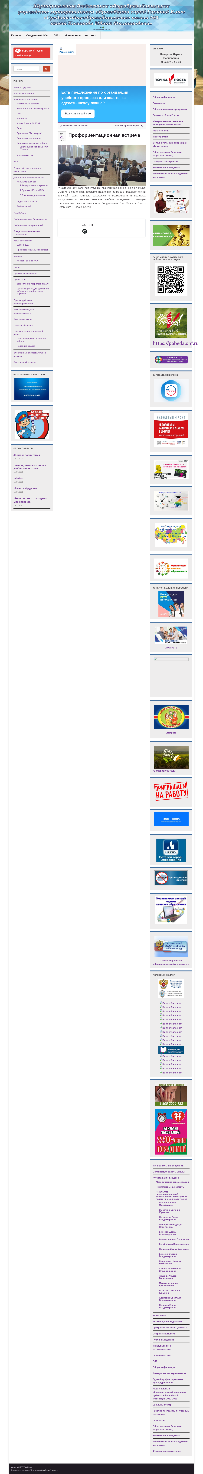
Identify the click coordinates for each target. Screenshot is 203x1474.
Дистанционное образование (28, 177)
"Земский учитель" (165, 770)
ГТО (19, 113)
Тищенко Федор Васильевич (168, 1276)
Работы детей (24, 206)
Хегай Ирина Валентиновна (174, 1244)
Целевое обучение (23, 325)
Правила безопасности (25, 273)
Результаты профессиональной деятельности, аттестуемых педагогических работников (171, 1195)
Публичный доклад (163, 1339)
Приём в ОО (19, 279)
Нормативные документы (167, 167)
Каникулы (22, 118)
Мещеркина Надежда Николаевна (170, 1225)
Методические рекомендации (172, 1181)
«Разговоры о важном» (28, 103)
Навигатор (159, 1420)
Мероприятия (160, 136)
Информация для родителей (28, 225)
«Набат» (18, 478)
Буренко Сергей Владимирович (168, 1255)
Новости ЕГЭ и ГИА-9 (28, 260)
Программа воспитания (29, 138)
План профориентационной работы (31, 339)
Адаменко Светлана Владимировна (170, 1298)
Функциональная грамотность (170, 1373)
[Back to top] (196, 1467)
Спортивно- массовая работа (32, 143)
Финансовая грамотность (81, 35)
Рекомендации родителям (167, 1321)
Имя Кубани (19, 213)
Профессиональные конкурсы (32, 249)
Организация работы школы (169, 1171)
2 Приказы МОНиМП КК (32, 190)
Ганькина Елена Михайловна (168, 1203)
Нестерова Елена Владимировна (168, 1218)
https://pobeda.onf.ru (176, 343)
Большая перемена (23, 93)
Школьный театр (162, 1404)
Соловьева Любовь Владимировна (170, 1269)
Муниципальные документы (168, 1165)
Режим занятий (161, 130)
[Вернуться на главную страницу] (101, 15)
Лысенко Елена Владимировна (167, 1306)
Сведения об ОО (36, 35)
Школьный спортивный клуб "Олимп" (34, 147)
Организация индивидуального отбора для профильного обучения (33, 291)
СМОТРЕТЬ (171, 647)
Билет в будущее (22, 87)
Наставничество (162, 1355)
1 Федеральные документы (34, 185)
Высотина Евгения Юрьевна (169, 1210)
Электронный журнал (24, 362)
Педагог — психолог (27, 201)
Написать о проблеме (78, 113)
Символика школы (22, 319)
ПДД (155, 1361)
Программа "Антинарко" (29, 133)
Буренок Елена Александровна (168, 1232)
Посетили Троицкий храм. (127, 125)
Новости (17, 256)
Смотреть (171, 732)
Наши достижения (22, 240)
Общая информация (164, 97)
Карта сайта (159, 1315)
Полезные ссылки (26, 345)
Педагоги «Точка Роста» (166, 115)
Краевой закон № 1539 (28, 123)
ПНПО (16, 267)
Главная (16, 35)
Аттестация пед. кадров (166, 1177)
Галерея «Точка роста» (165, 161)
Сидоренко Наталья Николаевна (170, 1262)
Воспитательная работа (25, 99)
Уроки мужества (25, 155)
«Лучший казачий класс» (75, 125)
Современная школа (164, 1333)
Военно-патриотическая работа (33, 108)
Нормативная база (26, 181)
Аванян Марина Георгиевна (174, 1239)
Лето (19, 128)
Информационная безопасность (30, 219)
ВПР (15, 162)
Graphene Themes (49, 1470)
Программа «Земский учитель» (170, 1327)
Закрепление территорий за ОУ (33, 283)
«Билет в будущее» (25, 488)
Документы (159, 103)
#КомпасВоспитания (26, 454)
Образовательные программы (170, 109)
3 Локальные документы (32, 195)
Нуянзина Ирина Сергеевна (174, 1249)
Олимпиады (23, 244)
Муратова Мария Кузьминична (168, 1284)
